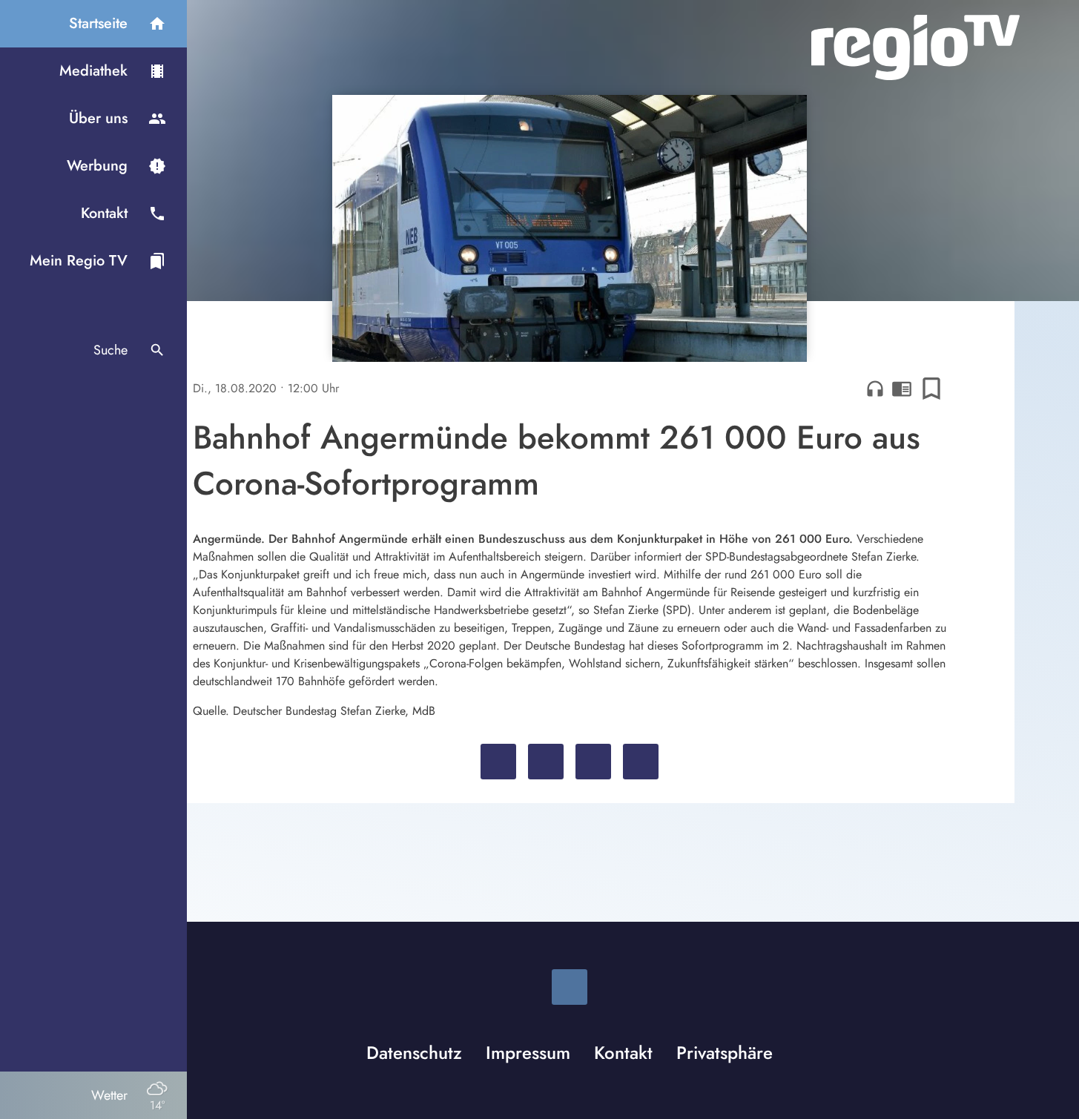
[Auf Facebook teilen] (498, 761)
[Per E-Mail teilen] (641, 761)
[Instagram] (569, 987)
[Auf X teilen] (546, 761)
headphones (875, 388)
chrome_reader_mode (901, 388)
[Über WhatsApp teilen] (593, 761)
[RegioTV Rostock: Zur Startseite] (915, 47)
